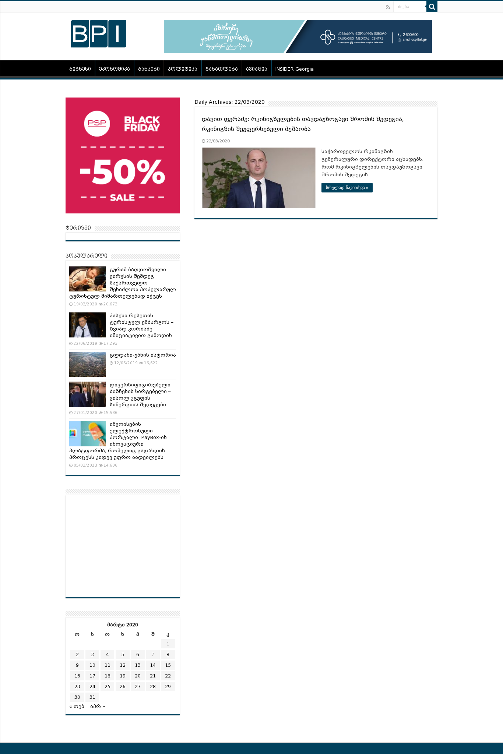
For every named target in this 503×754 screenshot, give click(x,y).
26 (123, 686)
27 (138, 686)
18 (107, 676)
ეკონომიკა (114, 69)
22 (168, 676)
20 (138, 676)
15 (168, 665)
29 (168, 686)
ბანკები (149, 69)
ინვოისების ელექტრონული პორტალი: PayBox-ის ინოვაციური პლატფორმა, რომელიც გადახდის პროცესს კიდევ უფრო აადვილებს (118, 440)
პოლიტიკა (182, 69)
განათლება (221, 69)
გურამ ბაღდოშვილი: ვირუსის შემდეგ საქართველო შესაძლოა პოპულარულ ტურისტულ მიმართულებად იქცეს (122, 282)
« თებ (76, 706)
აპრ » (97, 706)
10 (92, 665)
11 (107, 665)
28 (153, 686)
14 (153, 665)
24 (92, 686)
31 (92, 697)
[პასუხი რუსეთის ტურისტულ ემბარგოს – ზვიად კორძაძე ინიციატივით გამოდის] (87, 324)
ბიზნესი (80, 69)
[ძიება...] (431, 6)
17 (92, 676)
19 (123, 676)
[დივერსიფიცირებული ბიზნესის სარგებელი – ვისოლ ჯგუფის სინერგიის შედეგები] (87, 394)
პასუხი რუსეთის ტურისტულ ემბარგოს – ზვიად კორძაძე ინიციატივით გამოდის (141, 325)
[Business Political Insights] (98, 32)
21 (153, 676)
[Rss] (388, 7)
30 (77, 697)
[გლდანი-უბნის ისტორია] (87, 364)
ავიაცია (256, 69)
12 (123, 665)
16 (77, 676)
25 (107, 686)
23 (77, 686)
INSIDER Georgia (294, 69)
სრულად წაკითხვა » (347, 187)
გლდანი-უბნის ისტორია (143, 355)
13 (138, 665)
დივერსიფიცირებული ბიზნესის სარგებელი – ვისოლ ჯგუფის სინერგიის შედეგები (140, 395)
